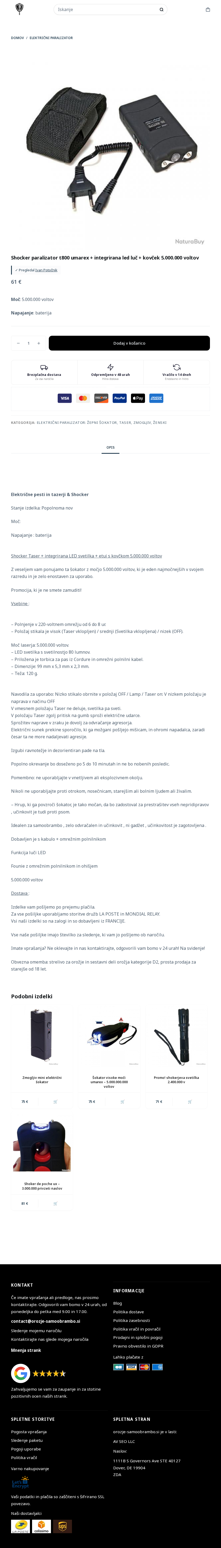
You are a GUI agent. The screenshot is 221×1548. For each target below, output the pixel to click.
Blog (117, 1303)
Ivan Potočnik (46, 270)
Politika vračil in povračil (136, 1329)
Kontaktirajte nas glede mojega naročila (49, 1339)
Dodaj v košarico (129, 343)
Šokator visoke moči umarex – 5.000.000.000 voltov (109, 1082)
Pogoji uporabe (26, 1449)
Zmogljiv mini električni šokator (42, 1080)
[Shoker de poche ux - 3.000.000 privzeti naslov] (42, 1142)
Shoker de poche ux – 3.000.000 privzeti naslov (42, 1186)
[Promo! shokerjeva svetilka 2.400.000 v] (176, 1035)
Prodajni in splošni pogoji (138, 1337)
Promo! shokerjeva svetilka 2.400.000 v (176, 1080)
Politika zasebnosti (131, 1320)
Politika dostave (128, 1311)
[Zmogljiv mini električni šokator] (42, 1035)
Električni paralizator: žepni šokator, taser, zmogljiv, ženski (102, 422)
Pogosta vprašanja (29, 1431)
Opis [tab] (110, 447)
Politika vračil (24, 1457)
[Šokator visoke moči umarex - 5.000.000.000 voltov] (109, 1035)
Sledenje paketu (27, 1440)
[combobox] (107, 9)
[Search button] (161, 9)
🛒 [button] (55, 1101)
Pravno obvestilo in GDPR (138, 1346)
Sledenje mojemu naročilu (36, 1330)
